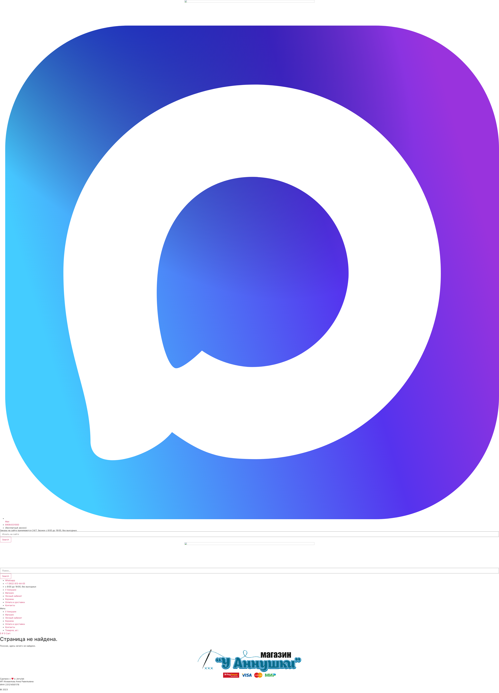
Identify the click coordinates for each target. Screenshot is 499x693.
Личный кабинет (13, 596)
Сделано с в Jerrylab (12, 679)
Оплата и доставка (15, 602)
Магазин (9, 593)
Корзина (9, 599)
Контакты (10, 605)
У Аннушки (10, 589)
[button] (249, 608)
